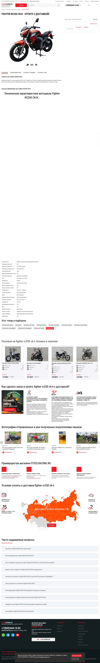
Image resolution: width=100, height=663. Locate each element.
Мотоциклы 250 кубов (29, 325)
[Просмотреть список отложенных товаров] (89, 5)
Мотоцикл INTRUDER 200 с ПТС (84, 363)
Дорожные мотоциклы (16, 9)
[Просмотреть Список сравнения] (85, 5)
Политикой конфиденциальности (41, 657)
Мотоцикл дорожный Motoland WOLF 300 (61, 364)
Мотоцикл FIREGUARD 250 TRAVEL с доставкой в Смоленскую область (36, 448)
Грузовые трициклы (83, 645)
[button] (94, 19)
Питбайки (80, 639)
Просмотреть (8, 452)
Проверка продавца (94, 1)
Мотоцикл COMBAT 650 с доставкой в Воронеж (62, 448)
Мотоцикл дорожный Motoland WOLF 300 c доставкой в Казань (86, 448)
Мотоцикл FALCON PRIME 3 (34, 363)
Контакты (87, 1)
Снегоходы (81, 628)
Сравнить (86, 27)
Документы (60, 626)
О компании (68, 1)
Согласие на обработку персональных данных (12, 653)
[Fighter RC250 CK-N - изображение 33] (32, 40)
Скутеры (80, 642)
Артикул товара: (68, 19)
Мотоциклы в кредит (67, 325)
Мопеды (80, 636)
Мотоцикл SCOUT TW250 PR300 (10, 363)
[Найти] (58, 5)
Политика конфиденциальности (9, 651)
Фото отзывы (75, 1)
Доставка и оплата (59, 1)
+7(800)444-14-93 (23, 1)
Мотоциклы (8, 9)
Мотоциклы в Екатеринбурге (24, 328)
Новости (81, 1)
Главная (3, 9)
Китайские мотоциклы (54, 325)
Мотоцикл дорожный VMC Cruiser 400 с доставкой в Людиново (12, 448)
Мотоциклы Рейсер (41, 325)
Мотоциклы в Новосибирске (8, 328)
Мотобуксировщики (83, 631)
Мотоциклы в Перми (39, 328)
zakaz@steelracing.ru (34, 1)
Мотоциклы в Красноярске (81, 325)
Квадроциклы (81, 634)
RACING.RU (7, 4)
